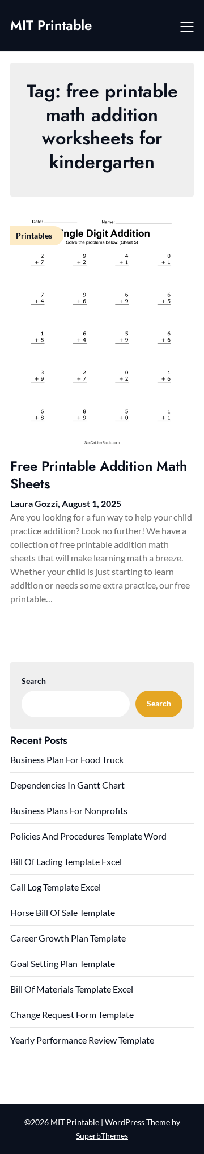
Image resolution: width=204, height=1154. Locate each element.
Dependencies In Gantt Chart (67, 785)
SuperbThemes (102, 1135)
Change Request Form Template (72, 1014)
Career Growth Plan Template (68, 937)
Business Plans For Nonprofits (69, 810)
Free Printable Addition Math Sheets (98, 474)
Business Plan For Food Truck (67, 759)
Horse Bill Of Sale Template (62, 912)
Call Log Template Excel (55, 887)
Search (34, 680)
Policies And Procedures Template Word (88, 836)
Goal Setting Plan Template (62, 963)
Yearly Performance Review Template (82, 1039)
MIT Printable (51, 25)
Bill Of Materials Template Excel (71, 988)
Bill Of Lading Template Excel (66, 861)
